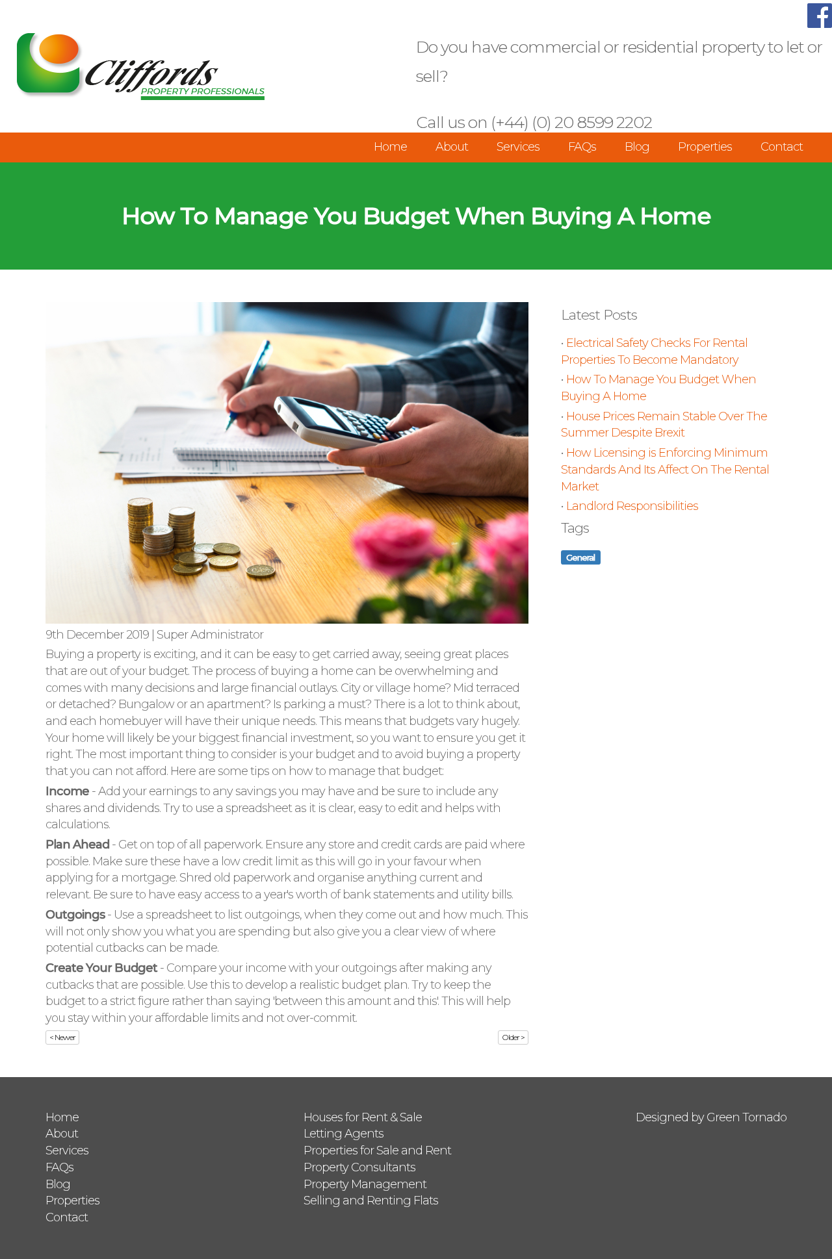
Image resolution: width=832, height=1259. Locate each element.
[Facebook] (819, 24)
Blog (637, 147)
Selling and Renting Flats (371, 1200)
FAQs (582, 147)
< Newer (62, 1037)
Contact (781, 147)
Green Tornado (746, 1117)
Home (390, 147)
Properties (705, 147)
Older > (513, 1037)
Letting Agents (344, 1133)
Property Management (365, 1184)
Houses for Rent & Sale (363, 1117)
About (452, 147)
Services (518, 147)
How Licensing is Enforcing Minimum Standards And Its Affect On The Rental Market (665, 469)
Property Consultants (359, 1167)
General (580, 557)
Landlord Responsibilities (632, 506)
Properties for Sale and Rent (377, 1150)
